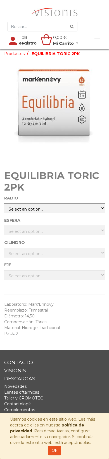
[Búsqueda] (72, 26)
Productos (14, 53)
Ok (54, 450)
